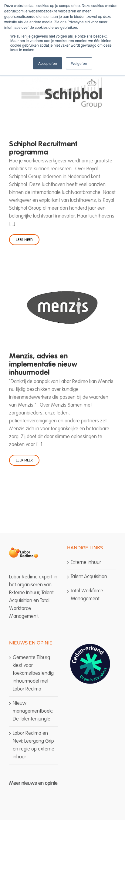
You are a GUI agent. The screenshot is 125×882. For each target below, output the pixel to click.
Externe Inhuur (86, 562)
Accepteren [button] (47, 63)
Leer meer (24, 239)
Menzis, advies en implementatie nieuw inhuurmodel (43, 365)
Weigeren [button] (79, 63)
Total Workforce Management (87, 594)
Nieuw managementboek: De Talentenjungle (33, 711)
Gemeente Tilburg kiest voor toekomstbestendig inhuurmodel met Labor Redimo (33, 673)
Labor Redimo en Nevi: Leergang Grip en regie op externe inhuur (33, 745)
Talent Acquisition (89, 576)
